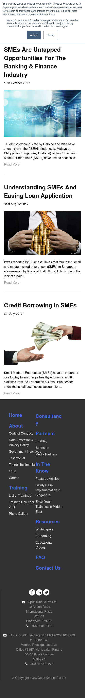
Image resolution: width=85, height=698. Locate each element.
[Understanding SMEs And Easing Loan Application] (42, 232)
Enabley (41, 441)
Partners (45, 433)
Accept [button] (34, 35)
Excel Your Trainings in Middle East (49, 506)
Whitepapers (44, 529)
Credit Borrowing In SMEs (40, 305)
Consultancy (48, 419)
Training (18, 487)
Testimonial (17, 458)
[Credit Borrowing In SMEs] (42, 342)
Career (14, 478)
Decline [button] (51, 35)
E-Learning (43, 536)
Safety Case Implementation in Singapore (48, 490)
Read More (12, 164)
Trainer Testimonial (22, 464)
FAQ (40, 557)
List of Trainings (20, 495)
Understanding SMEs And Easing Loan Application (40, 191)
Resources (48, 521)
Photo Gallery (18, 513)
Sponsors (42, 447)
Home (15, 414)
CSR (12, 471)
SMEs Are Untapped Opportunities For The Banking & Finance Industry (35, 62)
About (16, 425)
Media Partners (46, 454)
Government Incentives (25, 451)
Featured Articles (47, 478)
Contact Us (48, 567)
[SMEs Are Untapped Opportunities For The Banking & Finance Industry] (42, 113)
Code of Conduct (21, 433)
